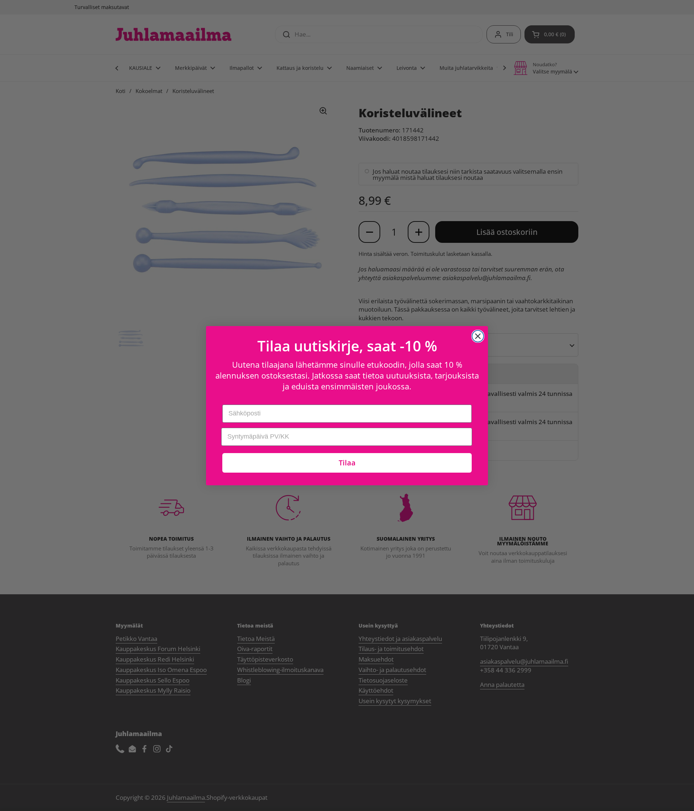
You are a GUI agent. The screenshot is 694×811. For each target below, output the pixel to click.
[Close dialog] (478, 336)
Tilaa (347, 463)
